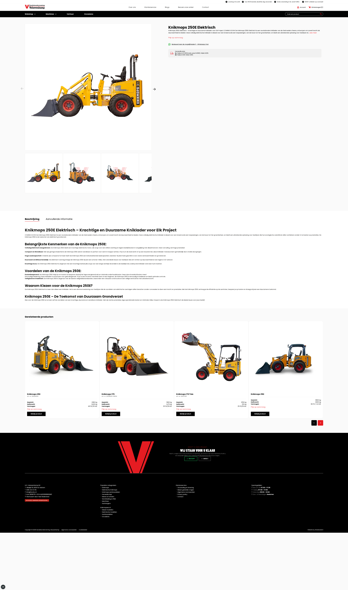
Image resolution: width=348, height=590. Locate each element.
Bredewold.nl (319, 530)
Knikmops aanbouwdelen (111, 492)
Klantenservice (150, 7)
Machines (50, 14)
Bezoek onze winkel (185, 7)
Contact (205, 7)
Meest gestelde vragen (185, 490)
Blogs (167, 7)
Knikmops (105, 488)
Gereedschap (107, 494)
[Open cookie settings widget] (3, 587)
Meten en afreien (108, 497)
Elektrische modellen (109, 512)
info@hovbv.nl (31, 492)
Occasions (88, 14)
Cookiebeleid (83, 530)
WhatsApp (192, 458)
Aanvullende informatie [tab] (59, 219)
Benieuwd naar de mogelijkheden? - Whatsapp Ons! (190, 44)
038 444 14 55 (31, 490)
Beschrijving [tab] (32, 219)
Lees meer (313, 33)
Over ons (132, 7)
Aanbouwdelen (107, 514)
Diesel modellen (107, 510)
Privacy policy (182, 494)
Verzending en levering (185, 488)
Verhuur (70, 14)
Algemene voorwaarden (186, 492)
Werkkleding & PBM (109, 499)
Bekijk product (36, 414)
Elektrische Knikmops (109, 490)
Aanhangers (106, 503)
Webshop (29, 14)
